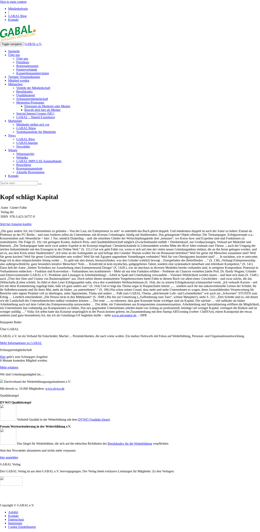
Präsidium (22, 62)
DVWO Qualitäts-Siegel (94, 419)
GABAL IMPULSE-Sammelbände (39, 161)
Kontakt (13, 19)
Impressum (15, 523)
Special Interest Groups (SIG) (35, 113)
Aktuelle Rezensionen (30, 172)
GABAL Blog (17, 16)
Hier (3, 357)
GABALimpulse (27, 143)
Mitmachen (15, 84)
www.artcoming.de (124, 315)
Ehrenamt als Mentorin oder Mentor (47, 106)
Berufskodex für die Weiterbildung (130, 443)
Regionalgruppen (27, 66)
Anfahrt (13, 512)
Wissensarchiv (25, 154)
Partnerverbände (26, 69)
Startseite (14, 51)
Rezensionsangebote (29, 168)
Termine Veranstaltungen (24, 77)
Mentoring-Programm (30, 102)
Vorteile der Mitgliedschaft (33, 88)
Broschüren (23, 165)
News (12, 135)
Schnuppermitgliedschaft (32, 99)
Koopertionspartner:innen (32, 73)
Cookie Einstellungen (22, 527)
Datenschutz (16, 519)
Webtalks (22, 157)
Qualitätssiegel (25, 95)
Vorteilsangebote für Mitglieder (36, 132)
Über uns (14, 55)
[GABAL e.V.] (18, 33)
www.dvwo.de (54, 388)
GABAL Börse (26, 128)
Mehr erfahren (9, 367)
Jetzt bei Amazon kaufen (15, 224)
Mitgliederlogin (18, 8)
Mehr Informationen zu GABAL (21, 343)
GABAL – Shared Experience (35, 117)
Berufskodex (24, 91)
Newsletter (23, 146)
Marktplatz (15, 121)
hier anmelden (9, 457)
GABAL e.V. (33, 44)
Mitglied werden (18, 80)
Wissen (12, 150)
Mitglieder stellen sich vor (32, 124)
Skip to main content (13, 1)
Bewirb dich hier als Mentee (42, 110)
